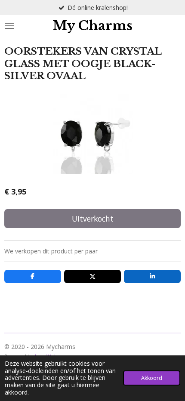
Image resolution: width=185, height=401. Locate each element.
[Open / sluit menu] (9, 26)
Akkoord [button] (151, 378)
